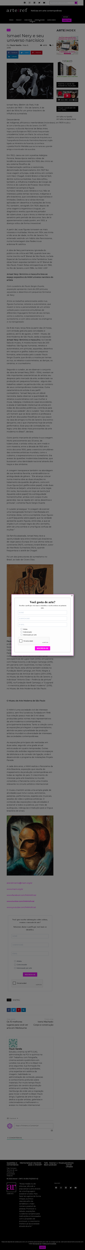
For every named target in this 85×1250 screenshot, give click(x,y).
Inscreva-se (42, 648)
